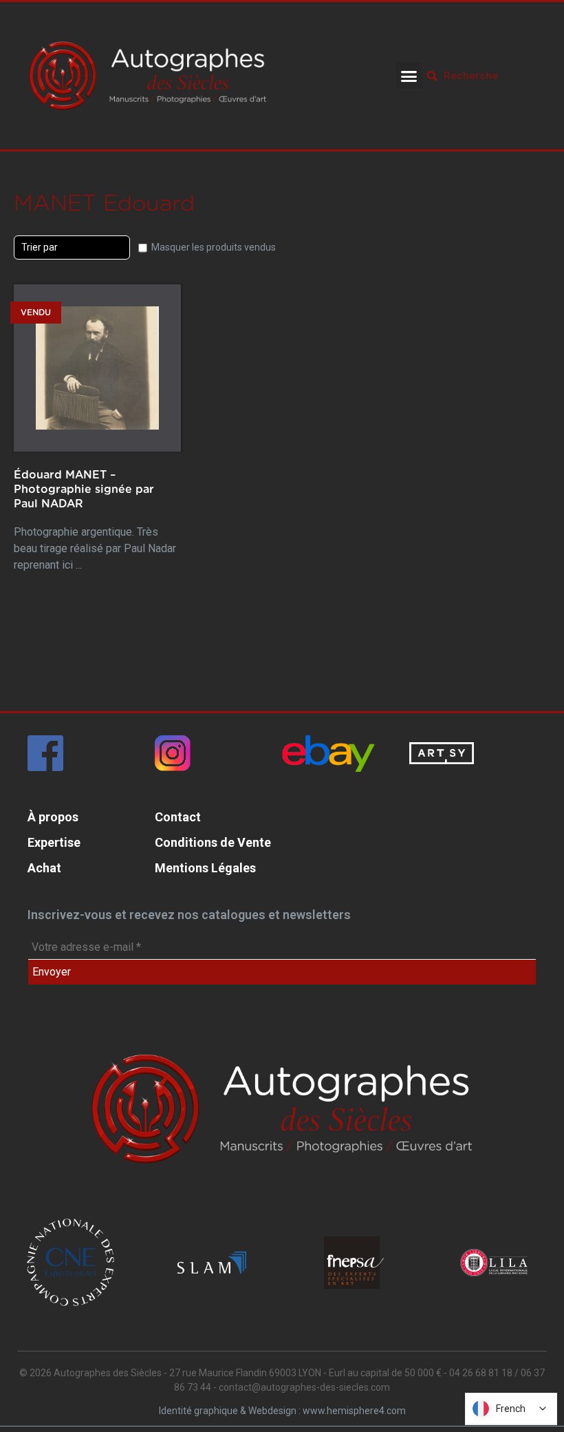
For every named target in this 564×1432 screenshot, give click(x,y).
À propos (53, 817)
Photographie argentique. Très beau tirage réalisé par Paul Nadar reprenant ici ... (95, 520)
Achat (44, 868)
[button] (408, 76)
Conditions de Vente (213, 842)
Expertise (54, 842)
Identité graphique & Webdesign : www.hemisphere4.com (282, 1410)
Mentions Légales (205, 868)
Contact (178, 817)
